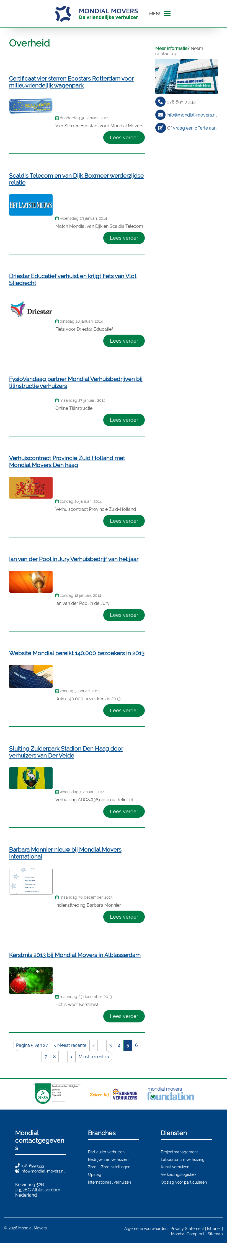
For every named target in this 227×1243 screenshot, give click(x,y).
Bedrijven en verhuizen (108, 1159)
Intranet (214, 1228)
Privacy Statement (187, 1228)
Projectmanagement (179, 1151)
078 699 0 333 (181, 102)
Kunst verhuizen (175, 1166)
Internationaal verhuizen (109, 1182)
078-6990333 (32, 1165)
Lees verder (124, 137)
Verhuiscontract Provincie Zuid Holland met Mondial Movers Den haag (67, 461)
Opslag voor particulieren (184, 1182)
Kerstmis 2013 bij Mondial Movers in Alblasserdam (75, 954)
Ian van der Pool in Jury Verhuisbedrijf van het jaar (73, 558)
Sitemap (215, 1233)
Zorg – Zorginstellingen (109, 1166)
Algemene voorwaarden (145, 1228)
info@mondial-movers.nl (191, 115)
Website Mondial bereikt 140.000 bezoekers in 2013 (77, 653)
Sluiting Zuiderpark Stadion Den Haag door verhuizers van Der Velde (66, 752)
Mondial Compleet (188, 1233)
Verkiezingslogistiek (178, 1174)
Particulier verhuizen (106, 1151)
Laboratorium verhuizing (183, 1159)
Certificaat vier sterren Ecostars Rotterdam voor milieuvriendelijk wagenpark (71, 82)
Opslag (94, 1174)
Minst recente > (94, 1056)
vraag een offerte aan (194, 128)
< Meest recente (70, 1045)
